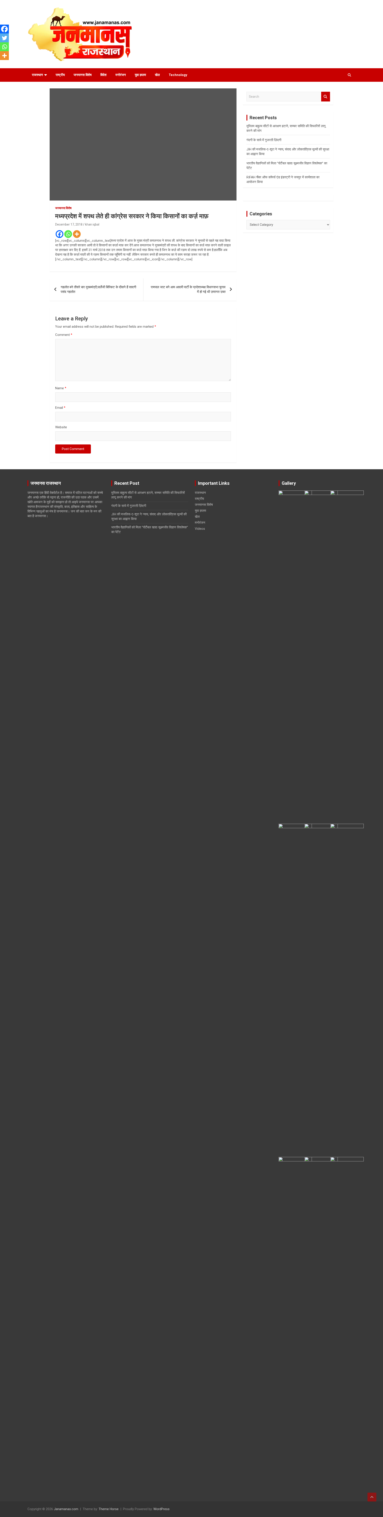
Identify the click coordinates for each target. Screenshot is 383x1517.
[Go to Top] (371, 1497)
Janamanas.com (66, 1509)
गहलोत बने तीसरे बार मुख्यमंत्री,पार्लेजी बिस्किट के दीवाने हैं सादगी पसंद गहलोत (98, 289)
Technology (178, 75)
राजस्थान (37, 75)
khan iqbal (92, 224)
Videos (200, 529)
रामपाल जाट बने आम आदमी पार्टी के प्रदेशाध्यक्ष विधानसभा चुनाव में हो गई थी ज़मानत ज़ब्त (188, 289)
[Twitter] (4, 37)
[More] (77, 234)
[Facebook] (59, 234)
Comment (63, 335)
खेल (157, 75)
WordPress (161, 1509)
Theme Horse (109, 1509)
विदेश (103, 75)
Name (60, 388)
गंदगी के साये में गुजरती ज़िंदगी (263, 140)
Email (60, 408)
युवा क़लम (140, 75)
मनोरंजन (120, 75)
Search (325, 97)
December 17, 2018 (68, 224)
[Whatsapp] (68, 234)
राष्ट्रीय (60, 75)
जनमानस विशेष (83, 75)
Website (61, 427)
